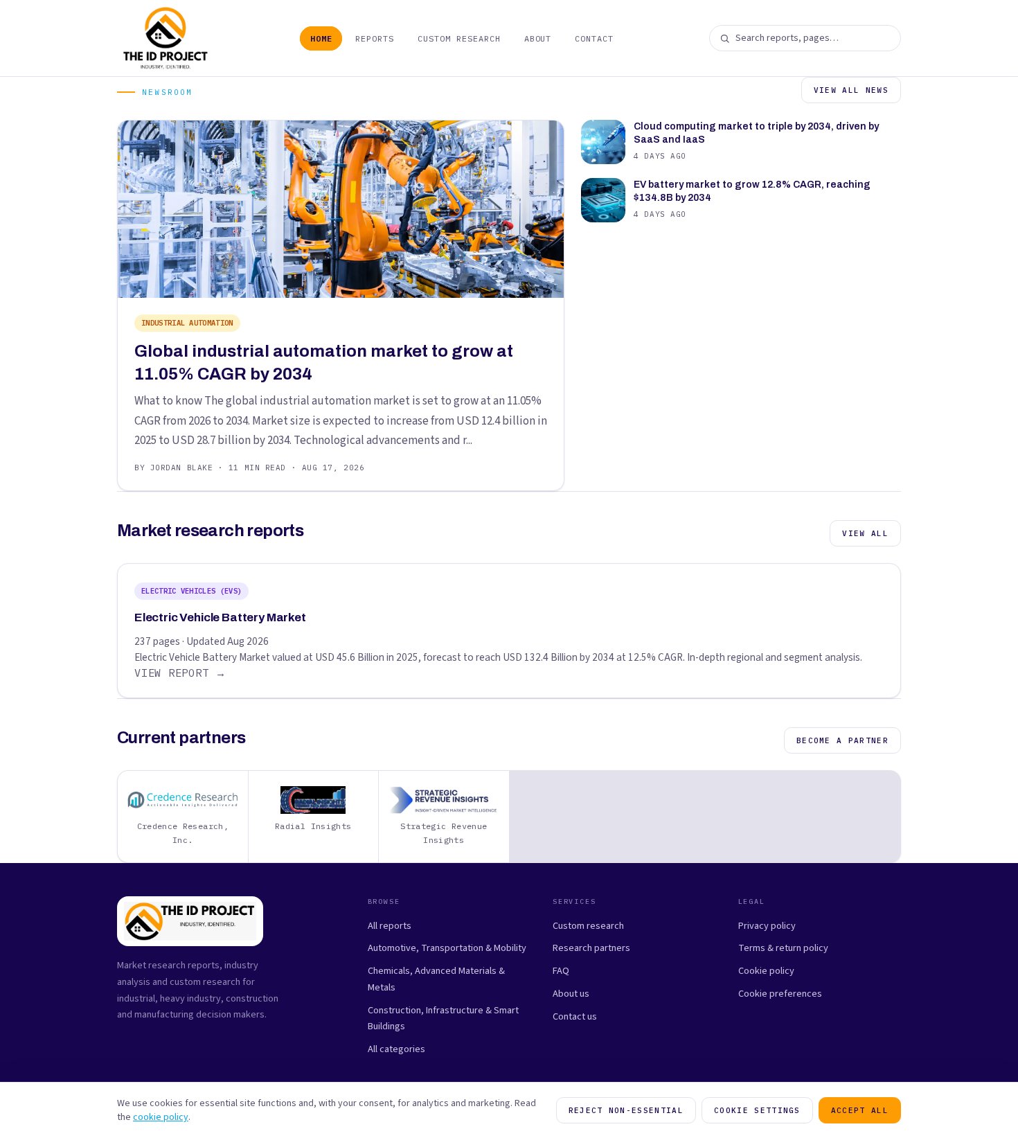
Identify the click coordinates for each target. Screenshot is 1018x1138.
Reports (374, 38)
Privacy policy (767, 925)
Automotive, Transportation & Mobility (447, 948)
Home (321, 38)
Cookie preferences (780, 993)
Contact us (575, 1016)
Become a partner (842, 740)
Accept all (859, 1110)
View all (865, 533)
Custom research (588, 925)
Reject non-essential (626, 1110)
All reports (389, 925)
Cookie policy (766, 970)
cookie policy (160, 1117)
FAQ (561, 970)
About (538, 38)
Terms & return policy (783, 948)
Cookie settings (757, 1110)
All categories (396, 1049)
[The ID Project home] (166, 38)
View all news (851, 90)
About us (571, 993)
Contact (594, 38)
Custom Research (459, 38)
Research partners (591, 948)
